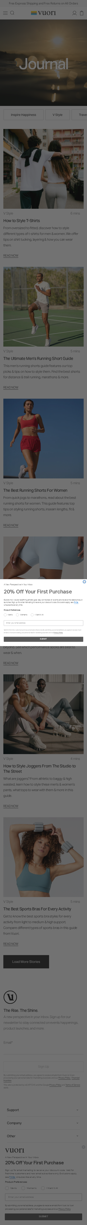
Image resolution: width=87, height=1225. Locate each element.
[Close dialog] (84, 581)
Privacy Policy (58, 632)
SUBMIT (43, 639)
